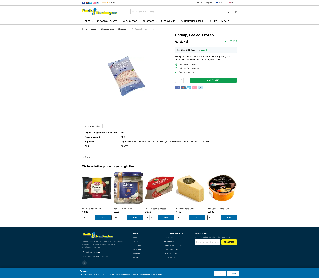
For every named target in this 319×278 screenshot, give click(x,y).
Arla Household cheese (155, 208)
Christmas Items (108, 29)
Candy (135, 241)
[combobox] (180, 11)
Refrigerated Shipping (173, 245)
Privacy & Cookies (171, 253)
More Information (92, 126)
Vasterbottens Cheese (186, 208)
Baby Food (137, 249)
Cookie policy (156, 274)
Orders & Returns (171, 249)
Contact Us (168, 237)
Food (135, 237)
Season (94, 29)
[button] (220, 2)
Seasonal (136, 253)
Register (209, 3)
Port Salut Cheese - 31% (218, 208)
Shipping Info (169, 241)
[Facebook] (84, 262)
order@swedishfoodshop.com (97, 256)
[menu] (159, 21)
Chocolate (137, 245)
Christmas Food (124, 29)
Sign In (199, 3)
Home (84, 29)
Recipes (136, 257)
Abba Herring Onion (123, 208)
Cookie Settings (170, 257)
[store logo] (99, 11)
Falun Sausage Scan (91, 208)
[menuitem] (87, 21)
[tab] (92, 126)
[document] (159, 273)
